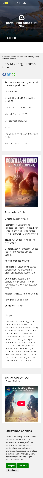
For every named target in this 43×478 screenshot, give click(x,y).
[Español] (5, 3)
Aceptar (11, 466)
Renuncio (23, 466)
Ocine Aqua (11, 91)
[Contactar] (18, 3)
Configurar (12, 470)
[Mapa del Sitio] (24, 3)
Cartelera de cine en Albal (12, 56)
